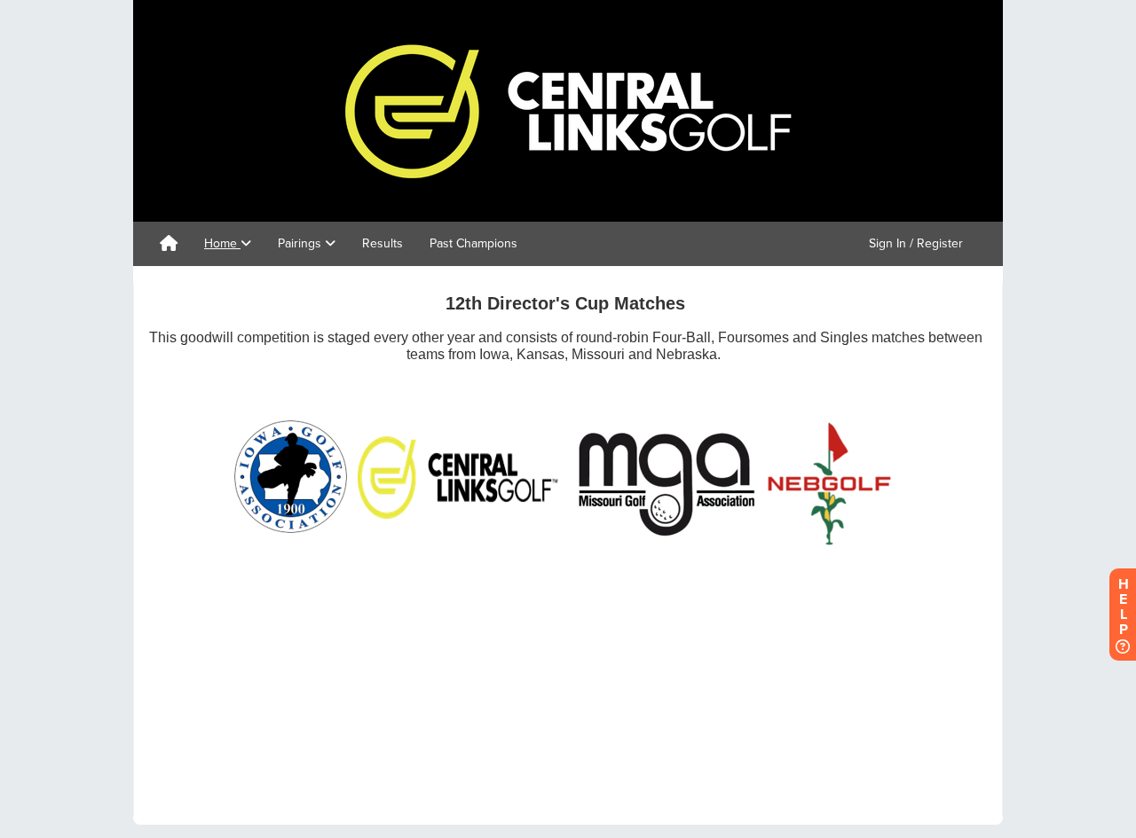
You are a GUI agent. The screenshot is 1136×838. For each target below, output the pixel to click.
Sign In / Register (916, 243)
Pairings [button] (301, 243)
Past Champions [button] (473, 243)
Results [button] (382, 243)
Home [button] (222, 243)
